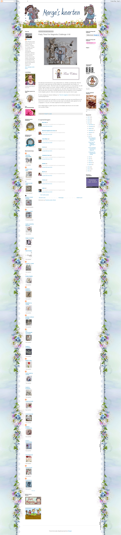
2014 (88, 123)
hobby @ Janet (29, 211)
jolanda (44, 163)
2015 (88, 121)
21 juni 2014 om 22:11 (47, 175)
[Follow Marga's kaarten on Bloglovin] (93, 36)
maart (90, 160)
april (90, 158)
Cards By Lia (29, 480)
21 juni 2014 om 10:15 (47, 126)
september (91, 130)
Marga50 (29, 39)
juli (89, 134)
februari (90, 162)
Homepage (61, 197)
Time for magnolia (63, 95)
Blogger (70, 531)
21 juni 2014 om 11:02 (47, 134)
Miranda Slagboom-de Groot (48, 130)
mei (90, 156)
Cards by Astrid (29, 401)
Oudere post (79, 197)
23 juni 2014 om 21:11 (47, 183)
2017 (88, 117)
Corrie (43, 147)
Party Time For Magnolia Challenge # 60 (91, 144)
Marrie (43, 171)
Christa (44, 180)
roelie (43, 188)
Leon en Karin (29, 467)
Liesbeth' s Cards (30, 263)
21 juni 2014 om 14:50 (47, 142)
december (91, 124)
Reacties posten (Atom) (50, 200)
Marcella (44, 122)
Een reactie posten (44, 194)
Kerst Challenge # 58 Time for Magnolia (92, 149)
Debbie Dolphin (29, 276)
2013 (88, 167)
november (91, 126)
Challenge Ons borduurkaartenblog (91, 153)
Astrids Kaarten (29, 414)
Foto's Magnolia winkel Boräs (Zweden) (92, 139)
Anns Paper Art (29, 454)
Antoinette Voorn (46, 155)
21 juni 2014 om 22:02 (47, 167)
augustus (91, 132)
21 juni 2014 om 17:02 (47, 159)
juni (90, 136)
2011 (88, 170)
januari (90, 164)
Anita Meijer (45, 139)
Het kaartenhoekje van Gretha (29, 332)
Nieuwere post (42, 197)
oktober (90, 128)
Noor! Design (29, 250)
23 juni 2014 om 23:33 (47, 192)
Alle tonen (33, 490)
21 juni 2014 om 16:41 (47, 151)
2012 (88, 169)
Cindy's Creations (30, 238)
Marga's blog (29, 360)
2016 (88, 119)
